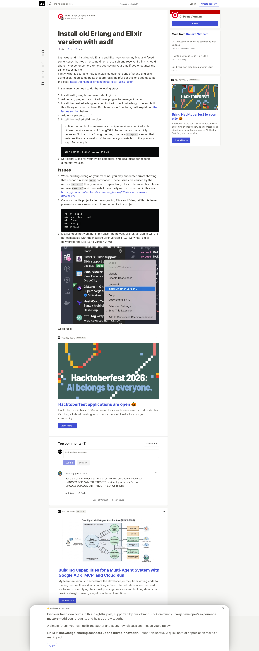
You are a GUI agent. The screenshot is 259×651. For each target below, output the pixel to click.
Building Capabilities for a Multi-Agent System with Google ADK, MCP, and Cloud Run (109, 573)
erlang (79, 49)
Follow (195, 23)
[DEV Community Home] (42, 3)
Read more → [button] (67, 600)
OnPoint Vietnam (86, 15)
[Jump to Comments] (43, 63)
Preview (83, 462)
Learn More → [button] (67, 425)
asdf (70, 49)
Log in (193, 3)
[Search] (50, 3)
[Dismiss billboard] (223, 608)
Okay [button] (52, 645)
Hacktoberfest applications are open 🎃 (97, 404)
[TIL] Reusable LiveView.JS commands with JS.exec (193, 45)
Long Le (69, 15)
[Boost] (43, 83)
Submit (69, 462)
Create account (209, 3)
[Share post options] (43, 93)
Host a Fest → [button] (181, 140)
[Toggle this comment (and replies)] (60, 478)
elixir (62, 49)
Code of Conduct (100, 500)
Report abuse (118, 500)
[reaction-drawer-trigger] (42, 53)
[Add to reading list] (43, 74)
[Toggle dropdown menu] (157, 338)
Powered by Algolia (128, 4)
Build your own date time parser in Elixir (192, 69)
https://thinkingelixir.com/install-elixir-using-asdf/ (101, 81)
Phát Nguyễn (72, 473)
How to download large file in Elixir (189, 58)
